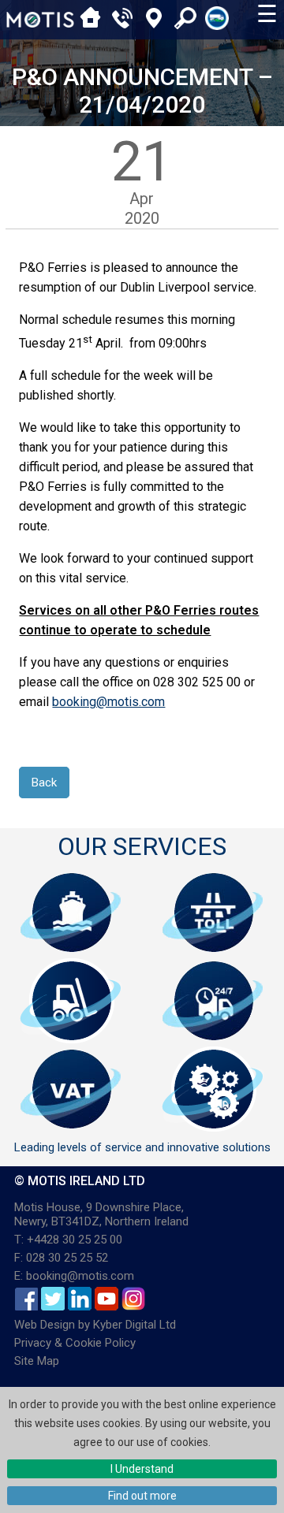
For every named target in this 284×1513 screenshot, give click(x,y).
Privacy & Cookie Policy (75, 1343)
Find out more (142, 1495)
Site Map (36, 1361)
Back (44, 782)
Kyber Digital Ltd (134, 1325)
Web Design (44, 1325)
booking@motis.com (108, 701)
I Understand (142, 1469)
